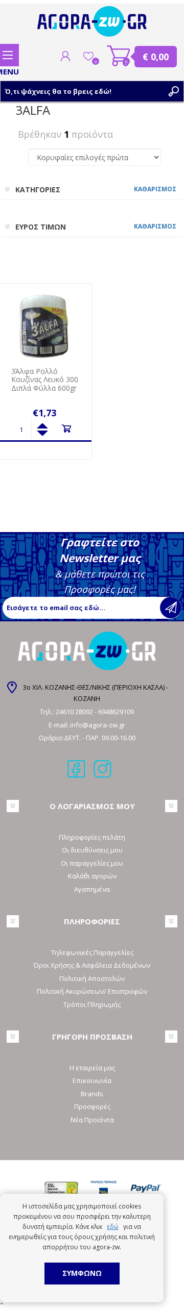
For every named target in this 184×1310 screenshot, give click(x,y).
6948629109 (116, 711)
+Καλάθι (66, 428)
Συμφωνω (82, 1273)
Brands (92, 1093)
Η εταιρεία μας (92, 1067)
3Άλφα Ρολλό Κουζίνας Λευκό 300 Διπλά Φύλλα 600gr (44, 380)
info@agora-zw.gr (97, 724)
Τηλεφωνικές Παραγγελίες (92, 952)
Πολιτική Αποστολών (92, 978)
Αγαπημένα (92, 889)
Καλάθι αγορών (118, 56)
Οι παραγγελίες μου (92, 863)
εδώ (113, 1226)
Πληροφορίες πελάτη (92, 837)
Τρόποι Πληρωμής (92, 1004)
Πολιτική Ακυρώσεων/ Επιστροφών (92, 991)
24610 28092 (75, 711)
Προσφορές (92, 1106)
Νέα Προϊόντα (92, 1119)
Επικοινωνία (92, 1080)
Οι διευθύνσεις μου (92, 849)
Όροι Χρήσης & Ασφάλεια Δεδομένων (92, 965)
